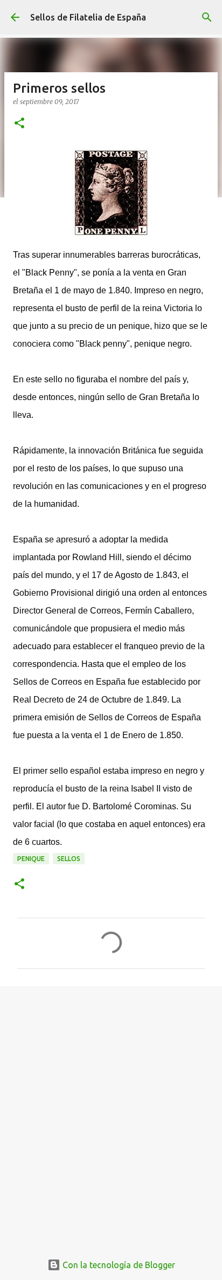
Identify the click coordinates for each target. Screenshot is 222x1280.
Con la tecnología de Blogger (117, 1265)
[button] (19, 123)
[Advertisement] (111, 1113)
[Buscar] (206, 17)
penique (31, 858)
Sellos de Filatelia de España (88, 17)
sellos (68, 858)
